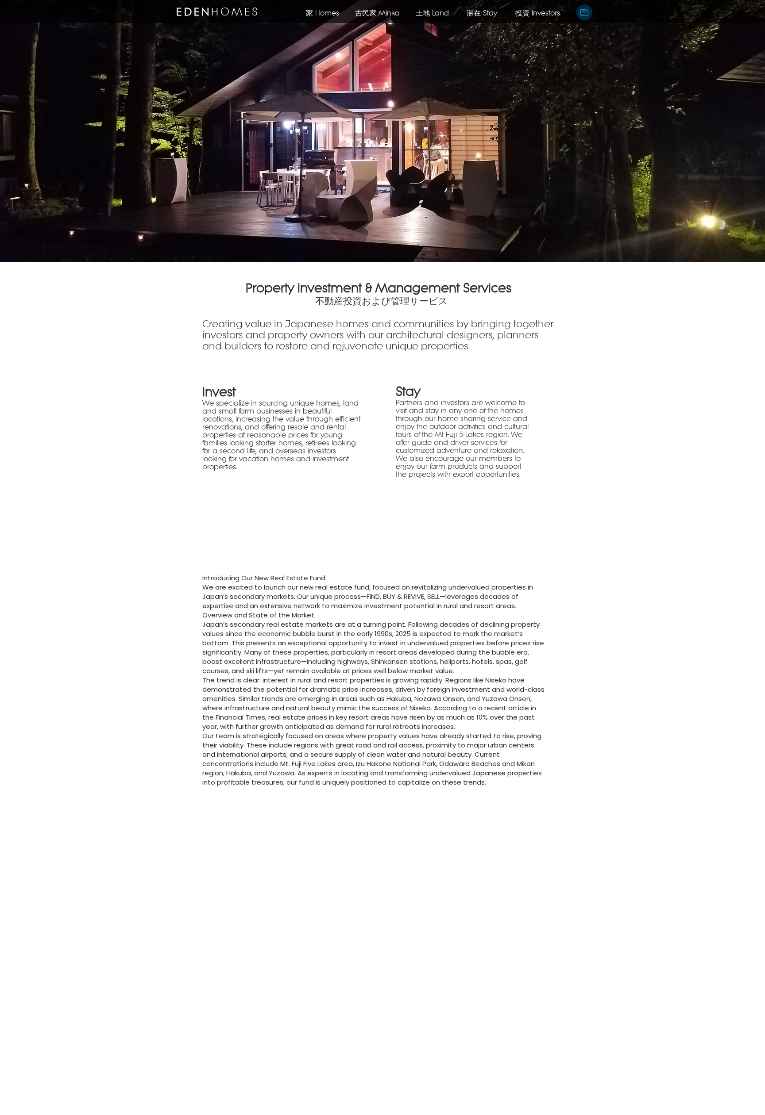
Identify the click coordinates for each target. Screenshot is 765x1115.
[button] (584, 12)
